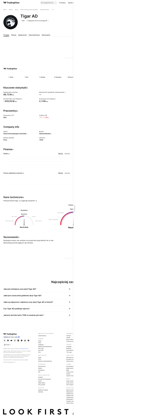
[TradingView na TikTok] (25, 340)
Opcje (40, 381)
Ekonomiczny (42, 366)
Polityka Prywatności (72, 393)
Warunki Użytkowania (72, 390)
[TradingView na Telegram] (21, 340)
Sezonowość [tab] (46, 35)
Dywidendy (41, 370)
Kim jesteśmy (70, 366)
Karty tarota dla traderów (73, 383)
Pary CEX (40, 348)
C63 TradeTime (70, 384)
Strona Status (70, 403)
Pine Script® (41, 384)
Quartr (26, 359)
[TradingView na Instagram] (15, 340)
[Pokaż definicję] (18, 92)
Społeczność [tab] (22, 35)
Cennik (68, 337)
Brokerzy (68, 348)
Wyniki (40, 368)
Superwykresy (42, 335)
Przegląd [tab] (6, 35)
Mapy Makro (41, 383)
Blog (67, 370)
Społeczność (72, 3)
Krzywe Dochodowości (44, 379)
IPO (39, 372)
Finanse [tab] (13, 35)
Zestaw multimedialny (72, 375)
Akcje (39, 341)
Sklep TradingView (71, 381)
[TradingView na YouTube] (11, 340)
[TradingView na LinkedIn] (18, 340)
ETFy (39, 342)
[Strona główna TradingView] (11, 3)
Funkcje (68, 335)
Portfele (40, 377)
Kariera (68, 374)
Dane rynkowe (70, 339)
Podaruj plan (69, 341)
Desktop (40, 392)
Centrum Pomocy (71, 372)
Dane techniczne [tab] (34, 35)
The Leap (69, 352)
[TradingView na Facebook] (8, 340)
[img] (46, 20)
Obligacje (41, 344)
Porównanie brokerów (72, 350)
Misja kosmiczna (70, 368)
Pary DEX (40, 350)
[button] (66, 2)
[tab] (60, 154)
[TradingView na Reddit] (28, 340)
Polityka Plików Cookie (72, 395)
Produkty (62, 3)
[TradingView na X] (4, 340)
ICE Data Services (24, 348)
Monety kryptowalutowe (45, 346)
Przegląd (68, 346)
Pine (39, 352)
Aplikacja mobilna (43, 390)
